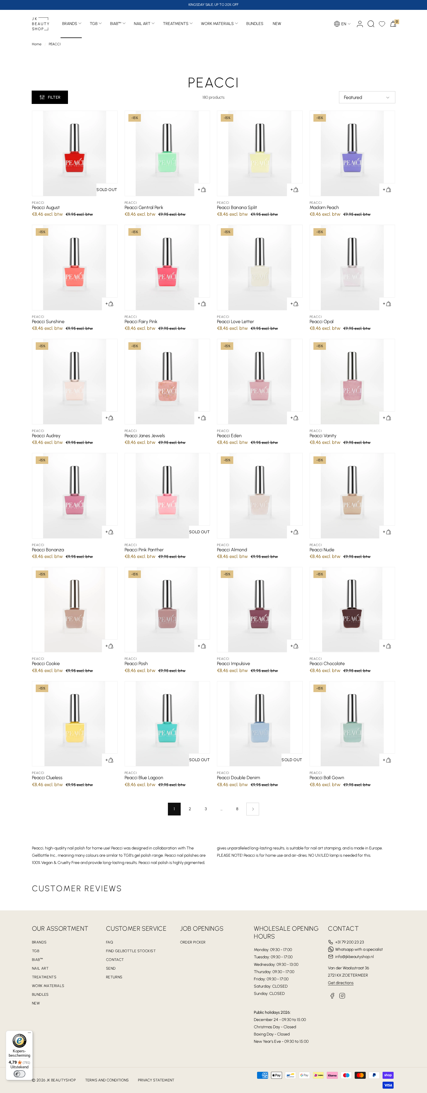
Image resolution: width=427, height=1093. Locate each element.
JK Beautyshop (61, 1080)
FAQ (109, 942)
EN (343, 23)
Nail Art (142, 23)
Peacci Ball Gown (327, 777)
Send (111, 968)
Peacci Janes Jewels (145, 435)
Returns (114, 977)
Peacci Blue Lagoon (144, 777)
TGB (94, 23)
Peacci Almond (232, 549)
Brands (69, 23)
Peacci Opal (321, 321)
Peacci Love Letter (235, 321)
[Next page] (252, 809)
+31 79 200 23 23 (349, 942)
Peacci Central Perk (144, 207)
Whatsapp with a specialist (359, 949)
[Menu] (29, 1034)
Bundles (40, 994)
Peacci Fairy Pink (141, 321)
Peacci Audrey (46, 435)
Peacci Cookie (46, 663)
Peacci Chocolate (327, 663)
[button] (370, 23)
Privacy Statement (156, 1080)
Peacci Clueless (47, 777)
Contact (115, 959)
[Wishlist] (381, 23)
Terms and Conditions (107, 1080)
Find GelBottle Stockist (131, 951)
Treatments (176, 23)
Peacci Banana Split (237, 207)
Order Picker (193, 942)
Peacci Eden (229, 435)
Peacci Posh (136, 663)
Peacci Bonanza (48, 549)
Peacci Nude (322, 549)
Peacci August (46, 207)
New (36, 1003)
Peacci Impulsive (233, 663)
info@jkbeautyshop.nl (354, 956)
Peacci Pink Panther (144, 549)
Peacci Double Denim (238, 777)
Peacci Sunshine (48, 321)
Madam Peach (324, 207)
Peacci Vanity (323, 435)
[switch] (19, 1073)
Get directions (341, 982)
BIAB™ (115, 23)
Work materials (217, 23)
